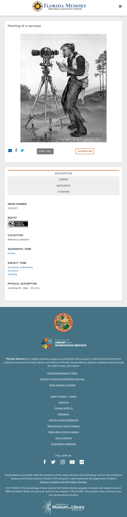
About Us (64, 402)
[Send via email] (10, 150)
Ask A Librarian (63, 438)
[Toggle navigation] (120, 7)
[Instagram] (62, 462)
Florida (11, 253)
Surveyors (13, 270)
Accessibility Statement (63, 443)
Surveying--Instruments (20, 267)
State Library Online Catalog (63, 431)
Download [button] (85, 151)
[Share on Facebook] (16, 150)
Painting (12, 274)
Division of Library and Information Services (63, 481)
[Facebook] (44, 462)
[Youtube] (72, 462)
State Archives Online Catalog (63, 426)
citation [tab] (63, 191)
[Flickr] (81, 462)
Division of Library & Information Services (62, 379)
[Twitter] (53, 462)
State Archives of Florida (62, 385)
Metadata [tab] (63, 185)
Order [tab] (63, 179)
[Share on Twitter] (22, 150)
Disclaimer (63, 414)
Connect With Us (63, 408)
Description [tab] (63, 173)
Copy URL (45, 151)
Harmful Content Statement (63, 420)
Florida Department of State (62, 373)
